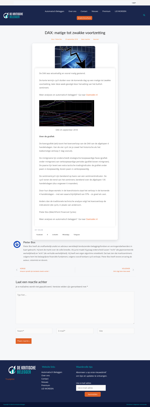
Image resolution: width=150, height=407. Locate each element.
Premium (106, 11)
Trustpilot (9, 379)
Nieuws (95, 11)
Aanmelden (92, 394)
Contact (84, 11)
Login (134, 3)
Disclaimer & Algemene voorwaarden (137, 404)
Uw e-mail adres (83, 383)
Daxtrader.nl (92, 94)
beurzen (96, 39)
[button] (39, 234)
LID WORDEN (120, 11)
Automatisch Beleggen (54, 11)
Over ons (72, 11)
